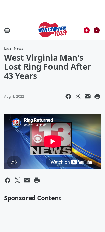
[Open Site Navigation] (7, 30)
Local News (13, 48)
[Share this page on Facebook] (68, 96)
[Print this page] (97, 96)
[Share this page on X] (78, 96)
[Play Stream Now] (97, 30)
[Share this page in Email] (87, 96)
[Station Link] (52, 30)
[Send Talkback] (87, 30)
